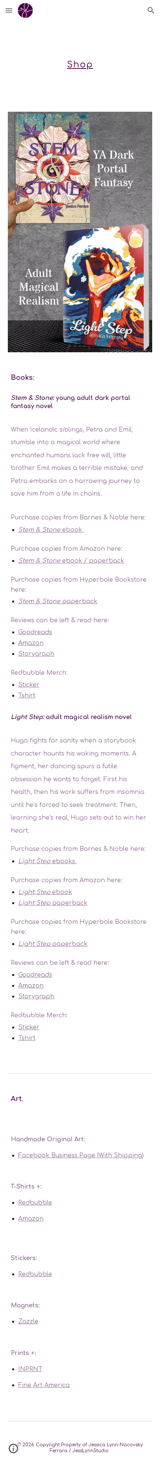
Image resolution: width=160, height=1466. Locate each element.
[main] (80, 62)
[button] (9, 10)
